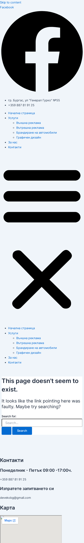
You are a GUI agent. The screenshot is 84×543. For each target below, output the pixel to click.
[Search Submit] (6, 431)
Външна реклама (28, 123)
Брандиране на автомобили (36, 132)
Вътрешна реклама (30, 128)
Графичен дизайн (28, 137)
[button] (42, 238)
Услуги (13, 118)
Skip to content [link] (10, 2)
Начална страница (21, 113)
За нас (12, 142)
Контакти (14, 147)
